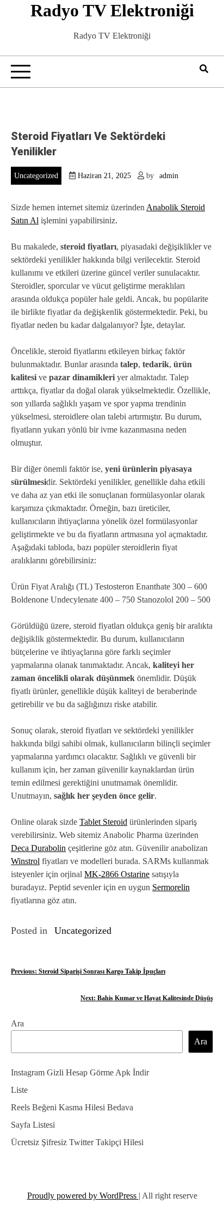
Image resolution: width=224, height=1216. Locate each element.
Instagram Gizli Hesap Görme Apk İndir (80, 1072)
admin (168, 176)
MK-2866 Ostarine (117, 874)
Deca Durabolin (38, 848)
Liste (19, 1090)
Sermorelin (171, 887)
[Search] (204, 69)
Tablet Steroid (103, 821)
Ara (17, 1023)
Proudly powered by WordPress (83, 1195)
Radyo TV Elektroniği (112, 10)
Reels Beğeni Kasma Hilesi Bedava (72, 1107)
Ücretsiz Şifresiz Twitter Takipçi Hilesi (77, 1142)
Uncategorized (36, 176)
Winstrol (25, 861)
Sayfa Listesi (33, 1124)
